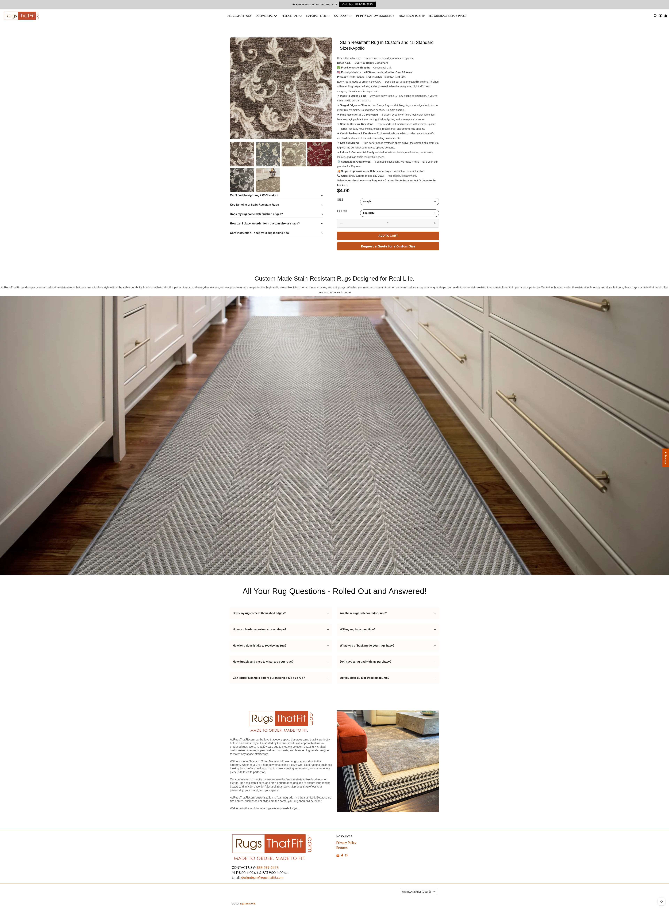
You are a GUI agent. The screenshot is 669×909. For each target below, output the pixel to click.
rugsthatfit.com (247, 903)
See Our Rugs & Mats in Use (447, 15)
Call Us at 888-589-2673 (357, 4)
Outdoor (340, 15)
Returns (342, 848)
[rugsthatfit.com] (21, 16)
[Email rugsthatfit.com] (338, 856)
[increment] (434, 223)
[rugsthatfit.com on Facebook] (342, 856)
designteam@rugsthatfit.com (262, 877)
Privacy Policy (346, 843)
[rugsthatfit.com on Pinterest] (346, 856)
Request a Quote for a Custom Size (388, 246)
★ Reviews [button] (665, 457)
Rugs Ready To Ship (411, 15)
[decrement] (341, 223)
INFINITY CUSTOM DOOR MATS (375, 15)
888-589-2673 (267, 867)
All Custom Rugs (239, 15)
